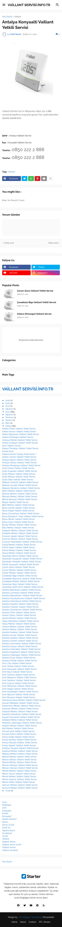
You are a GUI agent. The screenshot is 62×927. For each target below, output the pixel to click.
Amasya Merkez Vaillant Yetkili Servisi (19, 440)
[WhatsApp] (31, 178)
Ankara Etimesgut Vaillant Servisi (34, 314)
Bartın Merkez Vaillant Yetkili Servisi (18, 491)
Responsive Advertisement (31, 340)
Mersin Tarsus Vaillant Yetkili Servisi (18, 774)
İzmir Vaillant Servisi (11, 446)
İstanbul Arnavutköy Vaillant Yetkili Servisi (21, 643)
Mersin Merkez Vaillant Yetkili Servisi (19, 776)
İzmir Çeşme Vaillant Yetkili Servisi (18, 683)
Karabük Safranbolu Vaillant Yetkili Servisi (21, 714)
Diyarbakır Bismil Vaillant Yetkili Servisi (20, 556)
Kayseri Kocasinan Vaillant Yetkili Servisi (21, 717)
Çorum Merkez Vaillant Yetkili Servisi (19, 570)
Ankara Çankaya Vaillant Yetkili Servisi (20, 443)
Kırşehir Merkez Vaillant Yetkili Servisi (19, 726)
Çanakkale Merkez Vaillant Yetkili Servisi (21, 581)
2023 (7, 406)
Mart (7, 423)
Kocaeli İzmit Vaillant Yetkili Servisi (18, 731)
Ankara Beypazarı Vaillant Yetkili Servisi (20, 434)
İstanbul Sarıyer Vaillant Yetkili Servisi (19, 646)
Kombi (5, 813)
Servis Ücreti (8, 825)
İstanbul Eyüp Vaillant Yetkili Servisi (18, 658)
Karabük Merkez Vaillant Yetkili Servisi (20, 711)
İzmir (4, 808)
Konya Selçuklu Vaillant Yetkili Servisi (19, 742)
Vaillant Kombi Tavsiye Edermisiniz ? (19, 454)
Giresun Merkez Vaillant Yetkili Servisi (19, 627)
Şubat (8, 426)
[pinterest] (37, 905)
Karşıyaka (6, 811)
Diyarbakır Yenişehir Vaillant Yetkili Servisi (21, 561)
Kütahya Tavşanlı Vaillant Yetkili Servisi (20, 748)
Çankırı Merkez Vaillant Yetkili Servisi (19, 573)
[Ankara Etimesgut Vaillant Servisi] (8, 317)
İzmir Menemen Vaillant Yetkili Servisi (19, 686)
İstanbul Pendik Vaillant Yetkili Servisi (19, 660)
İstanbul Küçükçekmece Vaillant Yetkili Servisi (23, 598)
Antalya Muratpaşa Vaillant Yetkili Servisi (21, 465)
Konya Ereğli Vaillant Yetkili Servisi (18, 737)
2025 (7, 400)
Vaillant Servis (8, 842)
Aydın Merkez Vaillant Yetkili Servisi (18, 474)
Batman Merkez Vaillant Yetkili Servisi (19, 494)
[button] (4, 4)
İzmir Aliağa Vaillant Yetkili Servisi (17, 689)
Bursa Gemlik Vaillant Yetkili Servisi (18, 508)
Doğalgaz (6, 805)
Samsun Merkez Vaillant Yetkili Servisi (19, 785)
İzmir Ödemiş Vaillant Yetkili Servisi (18, 675)
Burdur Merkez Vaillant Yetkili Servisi (19, 525)
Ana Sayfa (7, 17)
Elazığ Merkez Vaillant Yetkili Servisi (19, 545)
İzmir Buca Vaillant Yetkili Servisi (17, 672)
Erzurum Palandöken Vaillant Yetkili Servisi (22, 542)
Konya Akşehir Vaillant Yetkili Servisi (19, 745)
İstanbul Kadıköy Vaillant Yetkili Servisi (20, 632)
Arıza (4, 802)
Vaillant (17, 17)
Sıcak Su (6, 827)
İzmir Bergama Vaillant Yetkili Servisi (19, 677)
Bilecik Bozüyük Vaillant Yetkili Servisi (19, 499)
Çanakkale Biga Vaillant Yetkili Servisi (36, 302)
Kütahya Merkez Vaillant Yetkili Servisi (20, 751)
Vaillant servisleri (10, 850)
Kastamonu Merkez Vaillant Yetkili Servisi (21, 706)
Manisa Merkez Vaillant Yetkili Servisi (19, 757)
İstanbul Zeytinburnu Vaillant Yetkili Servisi (22, 609)
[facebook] (18, 905)
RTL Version (44, 922)
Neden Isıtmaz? (9, 819)
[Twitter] (24, 178)
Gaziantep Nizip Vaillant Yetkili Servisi (19, 584)
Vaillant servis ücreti (11, 844)
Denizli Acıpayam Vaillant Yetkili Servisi (20, 564)
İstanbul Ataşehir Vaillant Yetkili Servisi (20, 604)
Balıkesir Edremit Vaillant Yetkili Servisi (20, 482)
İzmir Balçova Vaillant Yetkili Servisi (18, 694)
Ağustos (9, 409)
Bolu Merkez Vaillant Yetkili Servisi (18, 527)
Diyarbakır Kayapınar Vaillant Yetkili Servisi (22, 559)
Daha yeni (9, 243)
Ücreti (5, 836)
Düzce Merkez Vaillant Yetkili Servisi (19, 553)
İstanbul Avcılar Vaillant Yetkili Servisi (19, 635)
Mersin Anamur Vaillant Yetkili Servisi (19, 779)
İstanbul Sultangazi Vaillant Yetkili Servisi (21, 655)
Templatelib (48, 917)
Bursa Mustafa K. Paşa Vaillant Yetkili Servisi (23, 516)
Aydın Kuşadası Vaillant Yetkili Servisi (19, 471)
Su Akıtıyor (7, 833)
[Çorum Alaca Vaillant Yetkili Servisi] (8, 294)
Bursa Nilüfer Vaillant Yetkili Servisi (18, 519)
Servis (5, 822)
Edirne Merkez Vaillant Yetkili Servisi (19, 550)
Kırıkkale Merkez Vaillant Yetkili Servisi (20, 720)
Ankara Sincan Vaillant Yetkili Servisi (19, 431)
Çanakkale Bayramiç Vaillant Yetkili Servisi (22, 578)
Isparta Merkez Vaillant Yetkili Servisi (19, 618)
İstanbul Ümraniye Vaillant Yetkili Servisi (21, 593)
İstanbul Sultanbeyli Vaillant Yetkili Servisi (21, 601)
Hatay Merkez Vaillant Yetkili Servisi (18, 624)
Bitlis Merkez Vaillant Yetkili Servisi (18, 505)
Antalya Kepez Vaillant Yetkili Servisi (19, 460)
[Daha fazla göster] (50, 178)
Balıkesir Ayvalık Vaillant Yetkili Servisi (19, 485)
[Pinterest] (37, 178)
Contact (32, 922)
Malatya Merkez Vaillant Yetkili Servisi (19, 754)
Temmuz (9, 417)
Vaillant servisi (9, 847)
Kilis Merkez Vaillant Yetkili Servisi (18, 728)
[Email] (44, 178)
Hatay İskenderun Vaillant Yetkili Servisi (20, 621)
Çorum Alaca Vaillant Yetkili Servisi (35, 291)
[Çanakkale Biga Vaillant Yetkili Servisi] (8, 305)
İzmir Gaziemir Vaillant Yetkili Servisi (19, 680)
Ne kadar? (7, 816)
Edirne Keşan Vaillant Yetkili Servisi (18, 547)
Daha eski (53, 243)
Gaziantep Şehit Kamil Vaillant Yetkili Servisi (22, 587)
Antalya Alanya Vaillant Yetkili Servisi (19, 462)
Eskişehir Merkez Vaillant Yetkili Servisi (20, 530)
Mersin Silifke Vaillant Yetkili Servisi (18, 782)
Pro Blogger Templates (30, 917)
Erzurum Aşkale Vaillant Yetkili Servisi (19, 536)
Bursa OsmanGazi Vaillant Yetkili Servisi (20, 513)
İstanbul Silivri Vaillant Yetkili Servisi (18, 612)
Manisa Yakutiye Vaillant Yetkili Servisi (20, 765)
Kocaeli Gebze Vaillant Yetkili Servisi (19, 734)
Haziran (8, 420)
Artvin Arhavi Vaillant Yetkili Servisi (18, 468)
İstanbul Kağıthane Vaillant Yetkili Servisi (21, 652)
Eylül (7, 403)
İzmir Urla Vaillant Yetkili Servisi (17, 663)
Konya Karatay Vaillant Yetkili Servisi (19, 740)
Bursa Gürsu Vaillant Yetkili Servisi (18, 522)
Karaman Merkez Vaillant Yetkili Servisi (20, 708)
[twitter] (24, 905)
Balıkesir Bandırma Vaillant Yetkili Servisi (21, 488)
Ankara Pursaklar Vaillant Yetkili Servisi (20, 448)
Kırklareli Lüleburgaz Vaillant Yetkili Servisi (22, 723)
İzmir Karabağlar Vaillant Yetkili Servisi (20, 691)
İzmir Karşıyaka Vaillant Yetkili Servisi (19, 669)
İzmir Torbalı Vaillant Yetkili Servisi (18, 666)
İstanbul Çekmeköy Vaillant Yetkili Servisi (21, 649)
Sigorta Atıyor (8, 830)
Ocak (7, 790)
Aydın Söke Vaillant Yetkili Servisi (17, 479)
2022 (7, 412)
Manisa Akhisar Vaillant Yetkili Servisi (19, 759)
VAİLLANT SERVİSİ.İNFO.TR (29, 5)
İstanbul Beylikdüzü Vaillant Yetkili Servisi (21, 590)
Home (14, 922)
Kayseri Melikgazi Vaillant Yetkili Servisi (20, 703)
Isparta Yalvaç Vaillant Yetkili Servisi (19, 615)
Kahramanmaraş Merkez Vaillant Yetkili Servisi (23, 700)
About (23, 922)
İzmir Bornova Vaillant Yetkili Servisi (18, 697)
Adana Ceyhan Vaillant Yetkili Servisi (19, 457)
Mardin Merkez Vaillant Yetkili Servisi (19, 771)
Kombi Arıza (7, 451)
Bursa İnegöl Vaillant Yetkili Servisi (18, 510)
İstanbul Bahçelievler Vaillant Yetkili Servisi (22, 595)
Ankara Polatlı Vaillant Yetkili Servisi (18, 428)
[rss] (43, 905)
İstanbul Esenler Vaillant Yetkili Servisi (20, 641)
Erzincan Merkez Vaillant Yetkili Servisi (20, 539)
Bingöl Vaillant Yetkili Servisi (15, 502)
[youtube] (31, 905)
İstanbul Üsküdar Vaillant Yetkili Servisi (20, 607)
